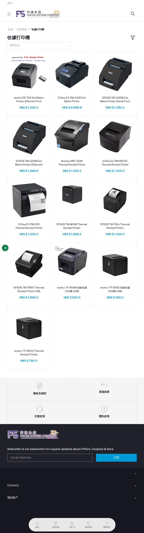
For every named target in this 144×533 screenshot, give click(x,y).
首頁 (10, 29)
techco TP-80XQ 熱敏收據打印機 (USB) (115, 289)
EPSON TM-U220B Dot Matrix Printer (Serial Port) (115, 99)
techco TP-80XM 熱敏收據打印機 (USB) (72, 289)
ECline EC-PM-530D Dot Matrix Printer (72, 99)
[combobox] (39, 46)
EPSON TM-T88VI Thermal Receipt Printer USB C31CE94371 (29, 289)
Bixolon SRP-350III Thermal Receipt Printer (72, 163)
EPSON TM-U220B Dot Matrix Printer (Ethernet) (29, 163)
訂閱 (116, 457)
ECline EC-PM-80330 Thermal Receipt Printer (115, 163)
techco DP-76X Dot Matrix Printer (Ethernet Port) (29, 99)
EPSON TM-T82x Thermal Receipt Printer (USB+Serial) (115, 226)
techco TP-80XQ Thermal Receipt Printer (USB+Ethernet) (29, 353)
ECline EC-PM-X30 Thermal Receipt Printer (29, 226)
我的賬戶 (12, 497)
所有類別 (22, 29)
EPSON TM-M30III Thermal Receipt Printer (72, 226)
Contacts (13, 485)
